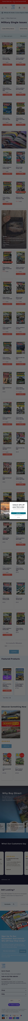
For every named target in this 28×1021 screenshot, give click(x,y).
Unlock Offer (18, 513)
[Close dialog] (26, 502)
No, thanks (18, 517)
